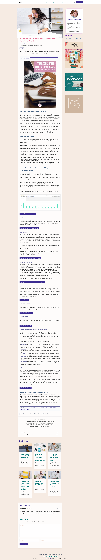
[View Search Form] (74, 2)
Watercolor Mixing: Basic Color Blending (28, 433)
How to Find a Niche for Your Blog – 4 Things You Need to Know (54, 457)
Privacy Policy (52, 554)
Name (21, 540)
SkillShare (24, 232)
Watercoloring (51, 2)
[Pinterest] (54, 556)
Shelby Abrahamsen (25, 461)
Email (42, 540)
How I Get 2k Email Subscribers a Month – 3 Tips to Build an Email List (40, 457)
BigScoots (23, 356)
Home (40, 554)
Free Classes (79, 2)
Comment (22, 525)
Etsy (22, 218)
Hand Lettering (43, 2)
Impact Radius (25, 304)
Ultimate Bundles (26, 262)
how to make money (47, 413)
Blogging (21, 36)
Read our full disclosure (24, 43)
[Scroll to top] (98, 556)
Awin (22, 286)
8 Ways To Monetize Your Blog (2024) (51, 433)
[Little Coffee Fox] (22, 2)
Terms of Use (59, 554)
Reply (58, 508)
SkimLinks (24, 368)
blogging (40, 413)
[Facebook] (44, 556)
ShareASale (24, 316)
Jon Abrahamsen (24, 45)
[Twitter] (47, 556)
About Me (36, 2)
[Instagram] (49, 556)
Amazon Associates (27, 170)
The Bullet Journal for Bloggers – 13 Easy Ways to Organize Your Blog (54, 485)
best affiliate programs (24, 413)
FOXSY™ (50, 558)
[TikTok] (57, 556)
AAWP (38, 179)
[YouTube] (52, 556)
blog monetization (33, 413)
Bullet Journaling (59, 2)
